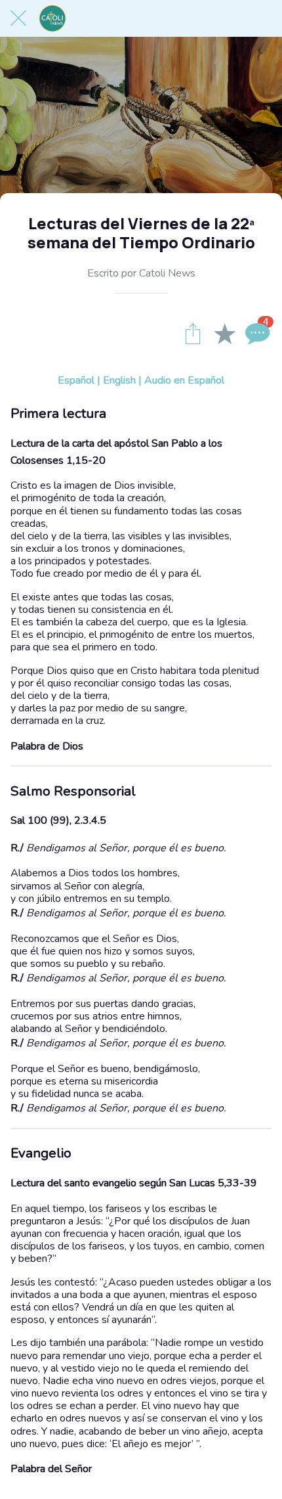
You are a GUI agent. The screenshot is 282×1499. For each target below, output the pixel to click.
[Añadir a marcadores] (224, 333)
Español (76, 380)
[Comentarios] (256, 333)
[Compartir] (193, 333)
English (119, 380)
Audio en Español (184, 380)
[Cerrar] (18, 18)
